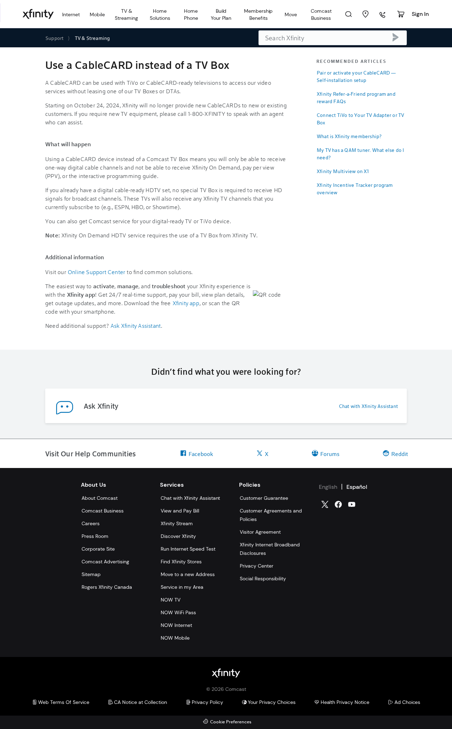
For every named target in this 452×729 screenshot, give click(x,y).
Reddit (399, 453)
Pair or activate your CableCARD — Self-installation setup (356, 76)
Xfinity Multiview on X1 (343, 171)
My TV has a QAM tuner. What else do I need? (360, 154)
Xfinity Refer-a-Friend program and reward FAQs (356, 97)
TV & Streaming (92, 38)
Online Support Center (96, 271)
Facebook (201, 453)
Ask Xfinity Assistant (136, 325)
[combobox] (332, 37)
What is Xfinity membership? (349, 136)
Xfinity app (186, 303)
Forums (329, 453)
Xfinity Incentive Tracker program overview (355, 189)
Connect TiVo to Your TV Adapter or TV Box (360, 119)
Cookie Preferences (230, 722)
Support (55, 38)
